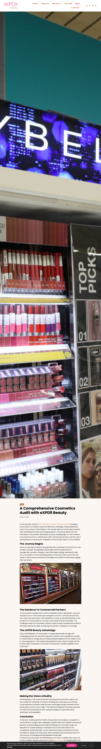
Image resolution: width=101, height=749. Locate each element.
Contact (75, 8)
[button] (86, 5)
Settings (83, 745)
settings (9, 747)
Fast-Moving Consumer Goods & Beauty (53, 524)
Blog (77, 3)
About (35, 3)
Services (45, 3)
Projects (56, 3)
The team (68, 3)
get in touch (58, 740)
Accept (71, 745)
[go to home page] (10, 5)
